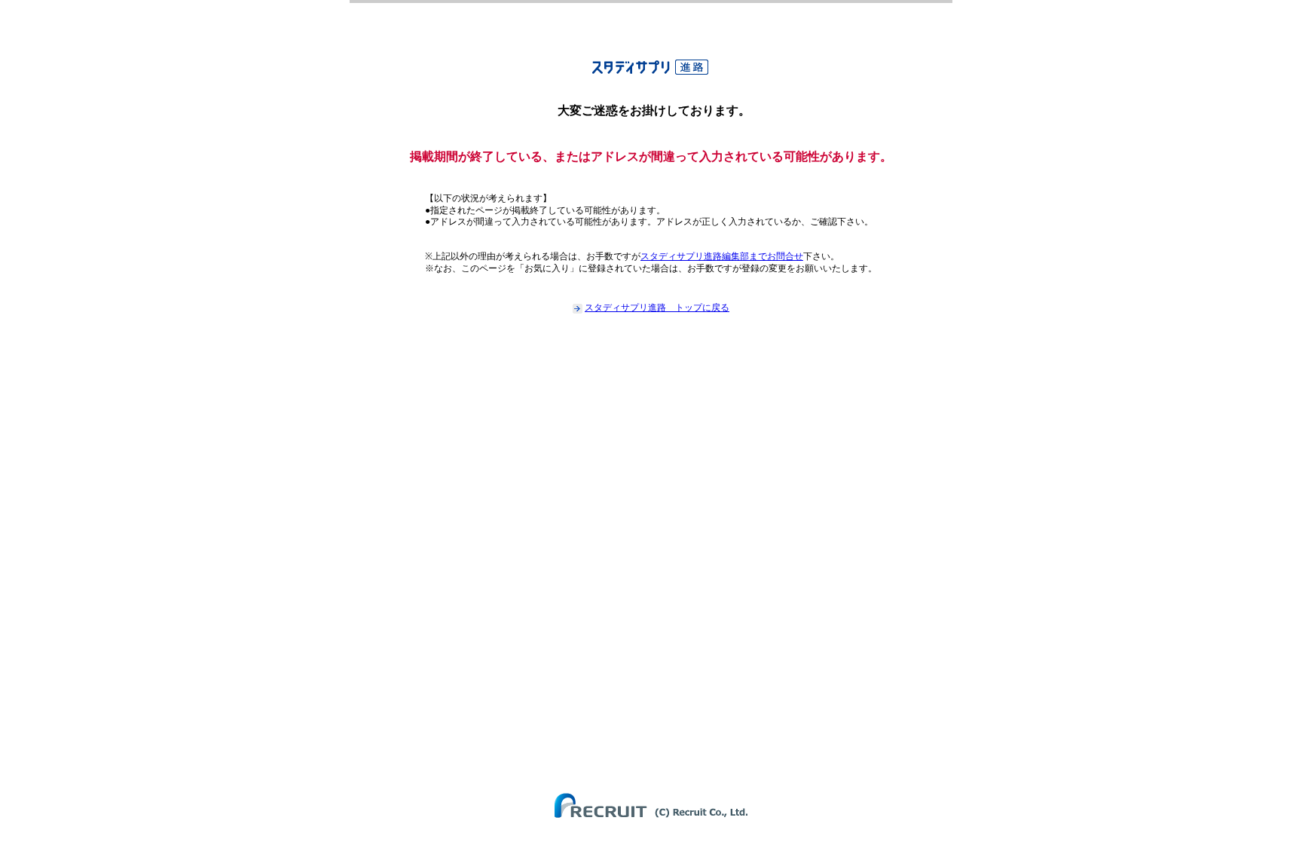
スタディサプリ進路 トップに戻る (657, 307)
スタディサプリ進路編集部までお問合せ (721, 256)
